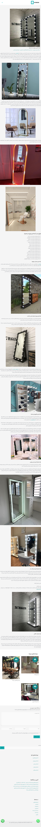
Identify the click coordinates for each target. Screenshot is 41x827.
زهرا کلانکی (36, 790)
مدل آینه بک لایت (16, 786)
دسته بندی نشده (35, 810)
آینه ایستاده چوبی (17, 784)
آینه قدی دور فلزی (17, 788)
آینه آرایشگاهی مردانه (16, 680)
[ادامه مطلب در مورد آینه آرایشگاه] (30, 664)
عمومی (37, 814)
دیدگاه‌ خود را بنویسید (36, 50)
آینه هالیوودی (33, 420)
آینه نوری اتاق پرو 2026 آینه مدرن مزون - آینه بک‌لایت (29, 782)
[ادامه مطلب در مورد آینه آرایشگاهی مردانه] (11, 667)
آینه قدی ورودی (35, 761)
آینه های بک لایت (15, 369)
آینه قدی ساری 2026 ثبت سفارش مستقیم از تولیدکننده (29, 786)
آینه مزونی (21, 50)
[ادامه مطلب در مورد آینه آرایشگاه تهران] (30, 692)
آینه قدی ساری (36, 764)
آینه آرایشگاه (36, 675)
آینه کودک (36, 806)
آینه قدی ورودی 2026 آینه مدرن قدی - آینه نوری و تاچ (29, 784)
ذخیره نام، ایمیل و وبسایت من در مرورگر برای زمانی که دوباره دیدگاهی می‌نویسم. (25, 733)
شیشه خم (36, 812)
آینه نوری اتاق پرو (35, 758)
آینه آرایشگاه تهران (35, 702)
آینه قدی (30, 50)
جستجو (40, 745)
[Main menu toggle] (2, 2)
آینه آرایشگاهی (26, 50)
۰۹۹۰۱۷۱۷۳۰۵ (38, 589)
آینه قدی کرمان (35, 767)
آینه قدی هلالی (35, 770)
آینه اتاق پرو (18, 782)
